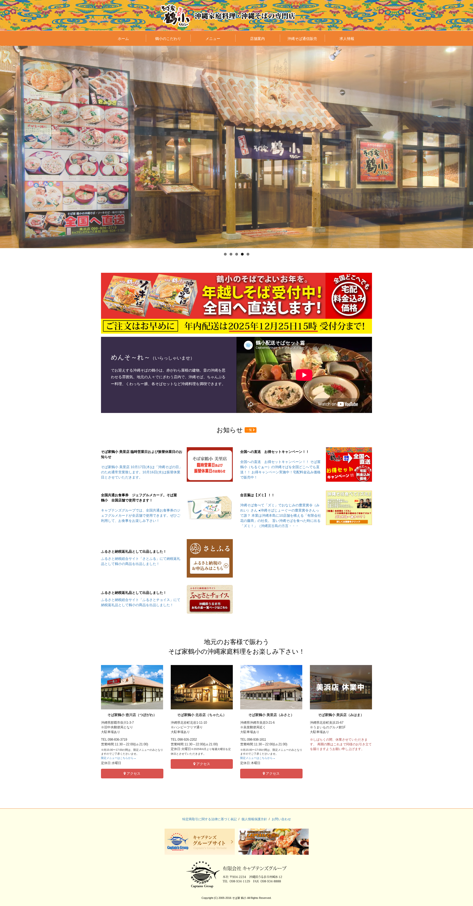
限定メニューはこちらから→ (118, 757)
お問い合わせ (281, 819)
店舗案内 (257, 38)
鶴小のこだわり (168, 38)
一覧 (249, 430)
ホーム (123, 38)
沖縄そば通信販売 (302, 38)
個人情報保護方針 (254, 819)
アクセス (133, 773)
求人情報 (346, 38)
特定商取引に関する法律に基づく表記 (209, 819)
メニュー (212, 38)
